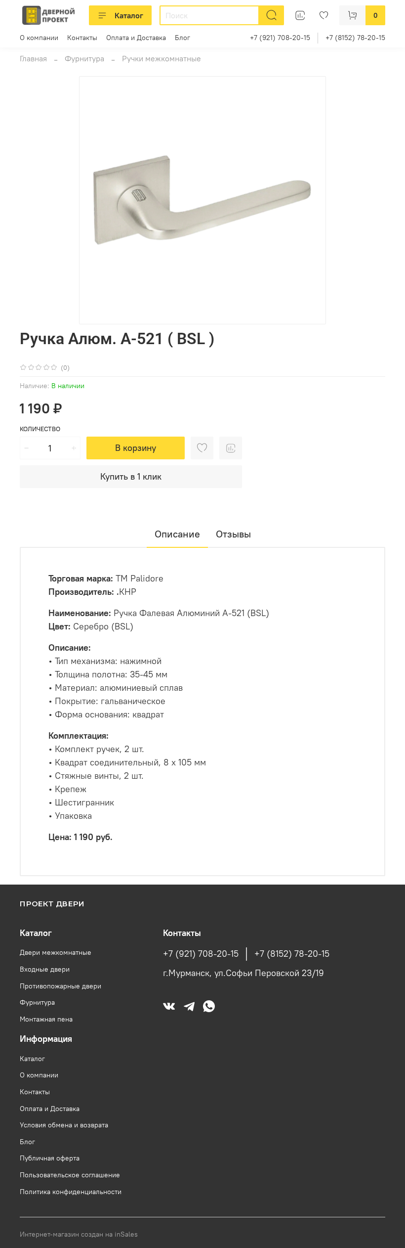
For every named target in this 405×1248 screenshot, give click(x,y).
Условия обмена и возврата (64, 1124)
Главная (33, 58)
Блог (182, 37)
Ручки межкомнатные (161, 58)
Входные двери (45, 969)
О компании (39, 37)
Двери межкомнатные (55, 952)
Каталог (129, 15)
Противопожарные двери (60, 985)
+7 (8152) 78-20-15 (355, 37)
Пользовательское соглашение (70, 1174)
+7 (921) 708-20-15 (280, 37)
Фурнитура (84, 58)
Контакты (82, 37)
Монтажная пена (46, 1019)
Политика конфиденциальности (71, 1191)
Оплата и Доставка (136, 37)
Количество (40, 429)
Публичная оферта (50, 1158)
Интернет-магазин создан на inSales (79, 1234)
